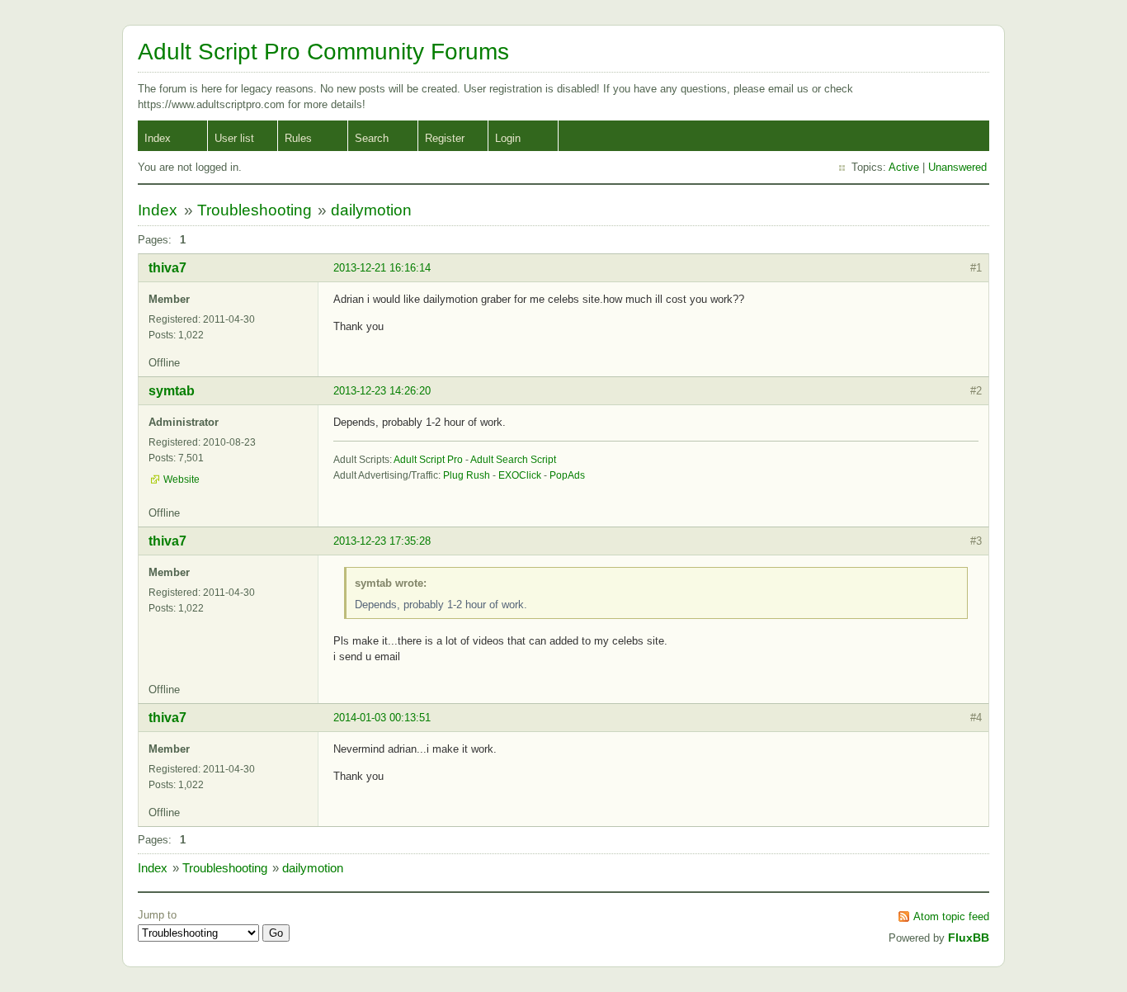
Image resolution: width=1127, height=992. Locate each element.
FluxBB (968, 937)
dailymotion (371, 210)
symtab (172, 391)
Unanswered (957, 167)
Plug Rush (466, 475)
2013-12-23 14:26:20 (382, 391)
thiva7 (167, 268)
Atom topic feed (951, 916)
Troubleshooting (254, 210)
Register (444, 138)
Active (904, 167)
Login (508, 138)
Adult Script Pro (428, 459)
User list (234, 138)
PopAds (567, 475)
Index (157, 138)
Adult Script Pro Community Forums (323, 51)
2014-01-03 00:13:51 (382, 717)
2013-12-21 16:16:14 (382, 268)
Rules (298, 138)
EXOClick (519, 475)
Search (372, 138)
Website (181, 479)
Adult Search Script (513, 459)
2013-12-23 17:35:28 (382, 541)
